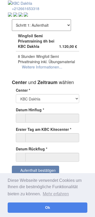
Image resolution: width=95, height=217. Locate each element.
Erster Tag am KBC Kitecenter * (43, 129)
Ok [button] (47, 207)
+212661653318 (25, 8)
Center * (23, 90)
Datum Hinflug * (30, 109)
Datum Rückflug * (31, 148)
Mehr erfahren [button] (56, 194)
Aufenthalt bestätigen (37, 170)
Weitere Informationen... (41, 67)
